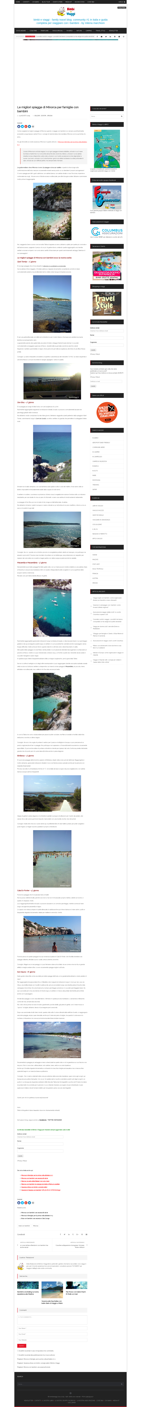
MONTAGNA (96, 480)
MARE (94, 475)
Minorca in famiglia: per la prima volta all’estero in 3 (37, 1175)
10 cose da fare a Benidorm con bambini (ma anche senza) (34, 1246)
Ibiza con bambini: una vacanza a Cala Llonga (35, 1218)
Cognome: (20, 1148)
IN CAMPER (95, 452)
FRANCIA (95, 573)
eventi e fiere (57, 2)
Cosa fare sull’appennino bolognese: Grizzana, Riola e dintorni (70, 1246)
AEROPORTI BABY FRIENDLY (101, 442)
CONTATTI (37, 1400)
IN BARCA (95, 466)
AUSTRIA (95, 578)
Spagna (49, 115)
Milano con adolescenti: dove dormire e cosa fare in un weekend (107, 647)
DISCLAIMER (72, 1402)
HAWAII (94, 555)
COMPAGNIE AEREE (98, 447)
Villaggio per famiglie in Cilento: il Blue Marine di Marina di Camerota (108, 635)
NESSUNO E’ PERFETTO (99, 534)
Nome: (19, 1141)
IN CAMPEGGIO (97, 456)
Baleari (37, 115)
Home (18, 2)
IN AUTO (95, 471)
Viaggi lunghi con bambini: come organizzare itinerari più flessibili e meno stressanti (62, 36)
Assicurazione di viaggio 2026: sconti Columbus (108, 641)
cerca (120, 2)
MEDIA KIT (116, 1400)
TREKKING (95, 485)
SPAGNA (95, 583)
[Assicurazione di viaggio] (107, 231)
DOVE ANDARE (21, 30)
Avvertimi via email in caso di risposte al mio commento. (36, 1351)
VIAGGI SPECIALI (57, 30)
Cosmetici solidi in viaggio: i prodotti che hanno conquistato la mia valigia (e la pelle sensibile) (108, 620)
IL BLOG (95, 529)
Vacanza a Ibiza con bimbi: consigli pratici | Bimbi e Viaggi (42, 1363)
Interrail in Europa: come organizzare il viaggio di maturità (108, 654)
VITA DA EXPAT (97, 524)
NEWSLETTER (28, 1400)
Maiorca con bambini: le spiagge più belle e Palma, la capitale (40, 1184)
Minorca (35, 1226)
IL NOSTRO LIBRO (48, 1400)
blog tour (46, 2)
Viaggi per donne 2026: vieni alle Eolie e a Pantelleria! (106, 628)
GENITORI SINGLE (98, 515)
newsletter (113, 30)
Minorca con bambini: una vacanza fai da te (34, 1178)
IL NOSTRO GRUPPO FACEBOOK (65, 1400)
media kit (68, 2)
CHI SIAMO (108, 1400)
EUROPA (43, 115)
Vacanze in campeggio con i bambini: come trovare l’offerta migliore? (106, 606)
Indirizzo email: (22, 1134)
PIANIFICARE (44, 30)
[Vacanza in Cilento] (107, 266)
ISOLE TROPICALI (97, 569)
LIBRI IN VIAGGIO (97, 506)
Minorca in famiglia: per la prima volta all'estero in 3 (39, 1359)
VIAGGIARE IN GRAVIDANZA (101, 520)
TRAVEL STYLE (100, 30)
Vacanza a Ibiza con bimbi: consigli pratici (34, 1187)
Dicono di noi (79, 2)
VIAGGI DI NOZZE (98, 510)
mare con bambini (24, 1226)
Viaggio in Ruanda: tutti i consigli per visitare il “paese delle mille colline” (107, 661)
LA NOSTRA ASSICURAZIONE (86, 1400)
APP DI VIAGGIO (97, 538)
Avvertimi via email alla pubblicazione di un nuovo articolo (37, 1355)
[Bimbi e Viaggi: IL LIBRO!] (107, 149)
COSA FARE (33, 30)
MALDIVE (95, 559)
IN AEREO (70, 30)
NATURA (79, 30)
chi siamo (35, 2)
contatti (26, 2)
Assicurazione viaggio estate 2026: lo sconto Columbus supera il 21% (107, 613)
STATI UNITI (96, 564)
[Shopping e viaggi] (107, 304)
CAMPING (89, 30)
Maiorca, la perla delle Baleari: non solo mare (35, 1181)
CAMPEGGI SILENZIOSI (99, 461)
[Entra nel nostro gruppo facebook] (107, 197)
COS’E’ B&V (90, 2)
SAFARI (94, 489)
